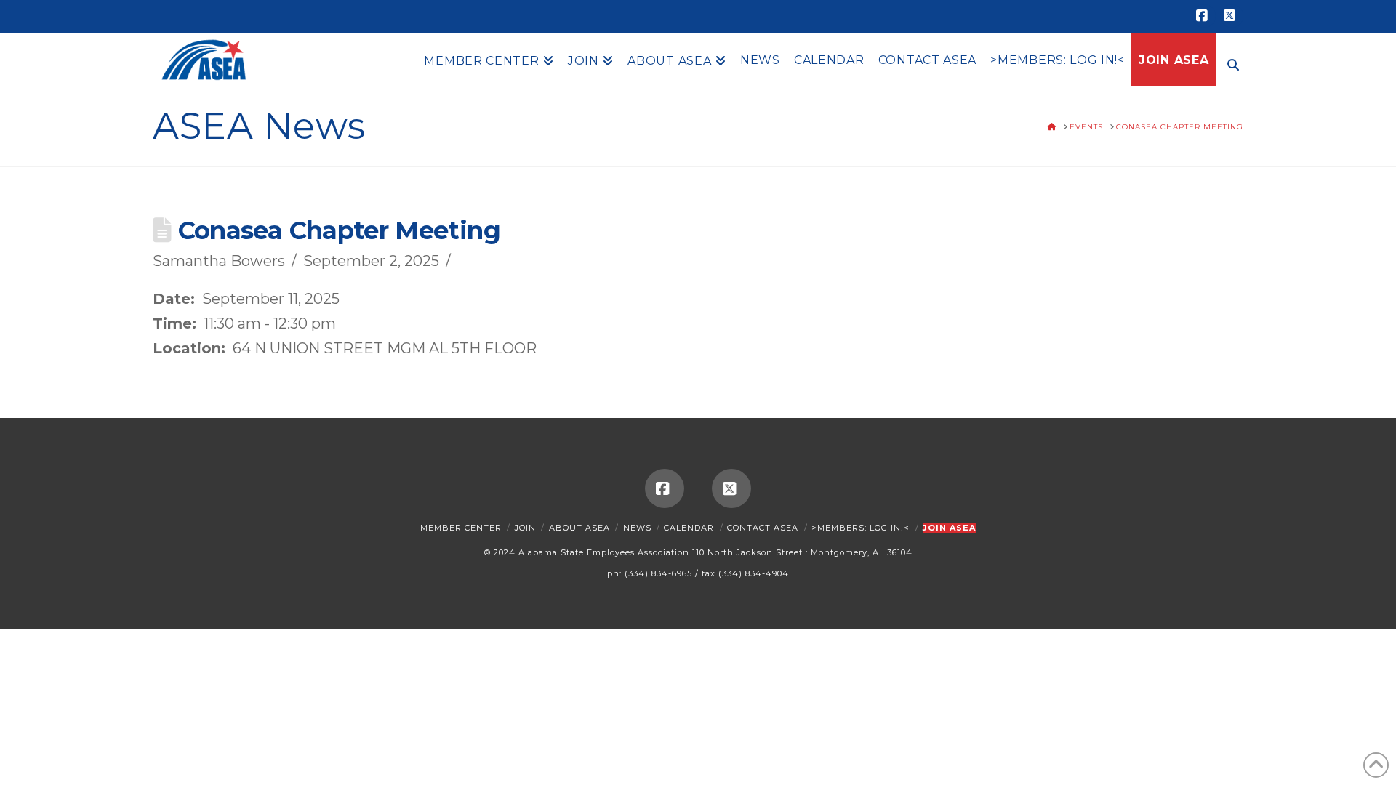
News (637, 528)
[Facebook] (1204, 16)
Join (525, 528)
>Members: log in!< (860, 528)
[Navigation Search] (1229, 63)
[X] (1231, 16)
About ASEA (579, 528)
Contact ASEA (762, 528)
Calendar (689, 528)
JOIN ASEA (949, 528)
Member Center (461, 528)
